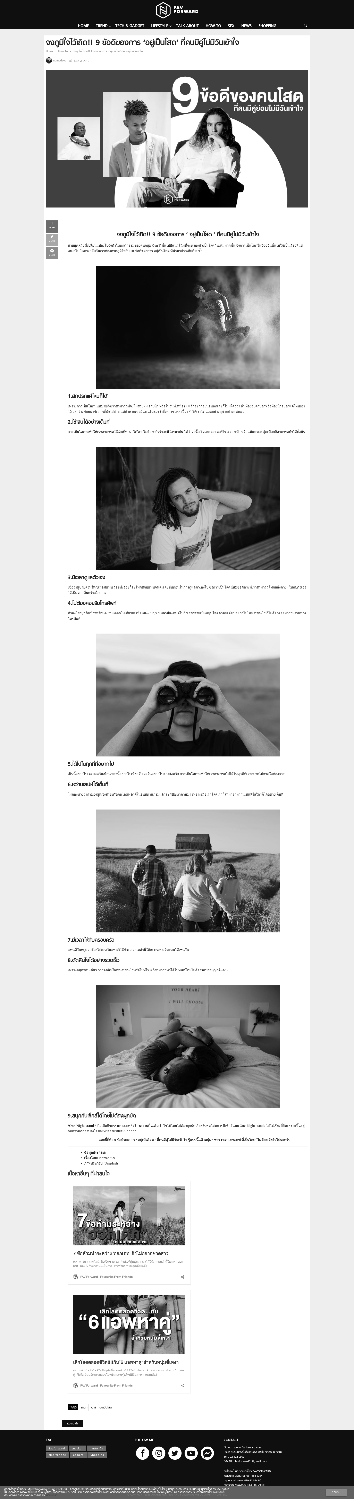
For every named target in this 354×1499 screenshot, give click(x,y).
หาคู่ (93, 1407)
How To (213, 26)
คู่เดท (84, 1407)
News (246, 26)
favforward (57, 1449)
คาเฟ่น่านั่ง (96, 1449)
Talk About (187, 26)
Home (83, 26)
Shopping (267, 26)
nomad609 (59, 61)
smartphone (57, 1455)
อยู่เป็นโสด (105, 1407)
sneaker (77, 1449)
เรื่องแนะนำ (72, 1424)
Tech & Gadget (129, 26)
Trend (102, 26)
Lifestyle (159, 26)
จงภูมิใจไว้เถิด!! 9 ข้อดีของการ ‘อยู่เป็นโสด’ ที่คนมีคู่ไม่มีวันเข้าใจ (107, 51)
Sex (231, 26)
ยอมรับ (336, 1492)
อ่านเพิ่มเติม (52, 1495)
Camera (78, 1455)
